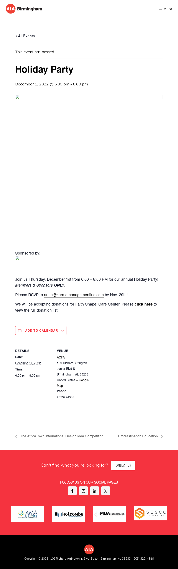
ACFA (61, 357)
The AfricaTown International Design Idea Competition (61, 435)
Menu (168, 9)
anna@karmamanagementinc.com (74, 294)
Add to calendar (41, 330)
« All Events (25, 35)
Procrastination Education (138, 435)
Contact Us (123, 465)
